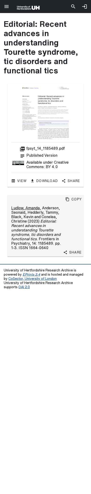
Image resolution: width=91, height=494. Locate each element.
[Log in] (84, 6)
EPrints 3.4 (31, 274)
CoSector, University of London (32, 278)
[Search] (73, 6)
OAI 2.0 (24, 287)
